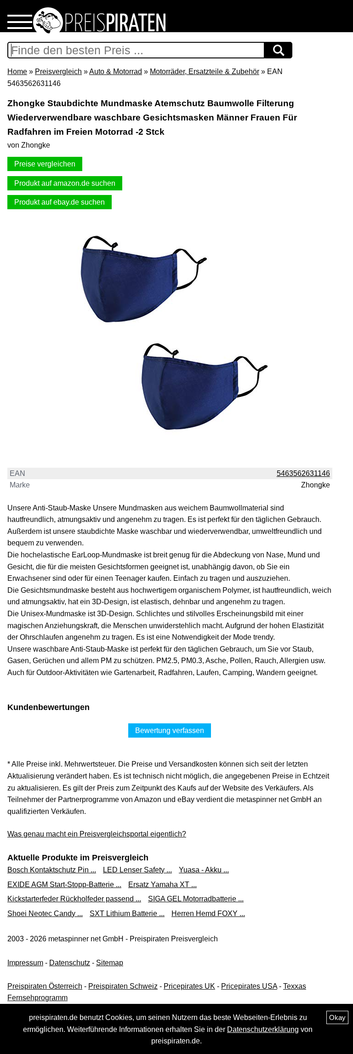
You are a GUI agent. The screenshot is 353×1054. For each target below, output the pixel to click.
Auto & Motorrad (115, 71)
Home (17, 71)
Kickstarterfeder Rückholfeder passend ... (74, 899)
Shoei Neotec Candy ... (45, 913)
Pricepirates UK (189, 986)
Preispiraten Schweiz (123, 986)
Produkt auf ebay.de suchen (59, 202)
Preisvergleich (58, 71)
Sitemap (109, 963)
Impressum (25, 963)
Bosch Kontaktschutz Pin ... (51, 870)
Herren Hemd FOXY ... (208, 913)
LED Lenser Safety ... (137, 870)
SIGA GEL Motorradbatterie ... (196, 899)
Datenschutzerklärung (263, 1029)
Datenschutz (69, 963)
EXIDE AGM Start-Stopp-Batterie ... (64, 884)
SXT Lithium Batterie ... (127, 913)
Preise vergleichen (44, 164)
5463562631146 (303, 473)
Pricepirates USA (249, 986)
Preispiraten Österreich (44, 986)
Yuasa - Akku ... (204, 870)
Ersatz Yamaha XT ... (162, 884)
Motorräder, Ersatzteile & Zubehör (204, 71)
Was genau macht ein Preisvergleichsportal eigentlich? (96, 834)
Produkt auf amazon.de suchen (64, 183)
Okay (337, 1017)
